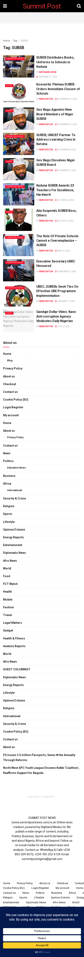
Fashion (8, 607)
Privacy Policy (12, 368)
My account (11, 415)
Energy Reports (13, 537)
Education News (14, 59)
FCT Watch (10, 584)
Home (6, 40)
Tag (15, 40)
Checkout (9, 384)
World (7, 568)
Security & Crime (14, 498)
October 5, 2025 (65, 200)
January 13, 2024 (66, 301)
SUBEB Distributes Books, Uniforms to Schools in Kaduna (55, 62)
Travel (7, 615)
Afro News (10, 560)
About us (9, 376)
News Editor (46, 99)
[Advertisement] (42, 17)
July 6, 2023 (63, 326)
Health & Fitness (14, 638)
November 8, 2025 (66, 150)
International (14, 490)
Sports (7, 514)
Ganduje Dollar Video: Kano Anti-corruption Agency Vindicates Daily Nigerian (56, 316)
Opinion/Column (14, 529)
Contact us (10, 391)
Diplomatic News (14, 552)
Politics (8, 461)
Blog (9, 360)
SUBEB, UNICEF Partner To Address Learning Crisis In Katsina (55, 139)
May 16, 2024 (63, 251)
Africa (7, 483)
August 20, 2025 (65, 221)
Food (6, 576)
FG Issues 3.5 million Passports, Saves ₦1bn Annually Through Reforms (39, 757)
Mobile (7, 599)
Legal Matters (12, 622)
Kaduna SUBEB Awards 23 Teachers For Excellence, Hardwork (55, 190)
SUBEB (24, 40)
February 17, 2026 (47, 77)
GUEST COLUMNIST (16, 669)
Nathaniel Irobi (47, 72)
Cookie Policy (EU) (15, 399)
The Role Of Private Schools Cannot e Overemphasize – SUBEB (57, 240)
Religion (8, 506)
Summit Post (42, 6)
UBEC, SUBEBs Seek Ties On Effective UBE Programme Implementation (57, 291)
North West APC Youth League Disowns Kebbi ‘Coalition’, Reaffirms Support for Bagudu (41, 770)
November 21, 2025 (67, 99)
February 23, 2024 (66, 271)
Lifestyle (9, 521)
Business (9, 475)
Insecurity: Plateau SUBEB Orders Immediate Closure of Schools (58, 88)
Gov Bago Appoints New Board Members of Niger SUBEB (54, 114)
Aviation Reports (14, 646)
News (9, 85)
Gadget (8, 630)
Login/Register (13, 407)
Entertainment (12, 545)
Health (7, 591)
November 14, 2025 (67, 124)
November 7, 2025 (66, 170)
